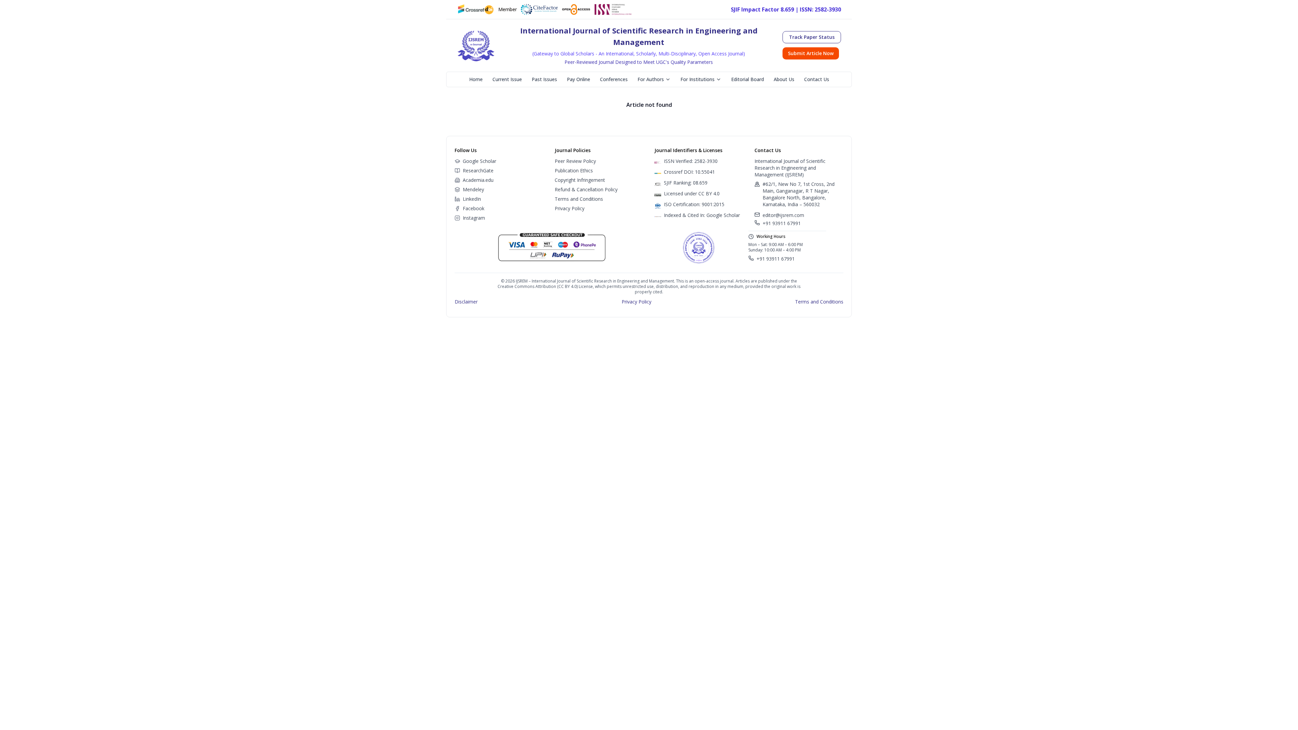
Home (476, 79)
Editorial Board (747, 79)
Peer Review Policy (575, 161)
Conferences (614, 79)
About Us (784, 79)
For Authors (651, 79)
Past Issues (544, 79)
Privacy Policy (569, 208)
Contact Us (816, 79)
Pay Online (578, 79)
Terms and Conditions (579, 199)
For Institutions (697, 79)
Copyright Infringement (580, 180)
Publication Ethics (574, 170)
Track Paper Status (812, 37)
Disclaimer (466, 301)
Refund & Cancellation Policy (586, 189)
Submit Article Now (811, 53)
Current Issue (507, 79)
